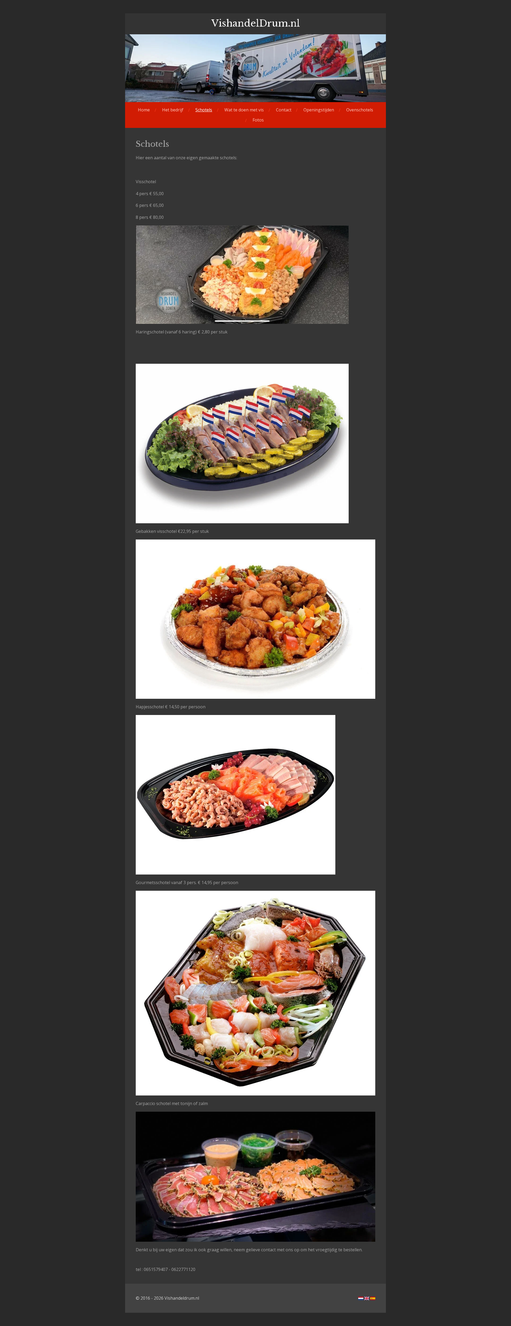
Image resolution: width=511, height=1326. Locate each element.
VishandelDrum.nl (255, 23)
